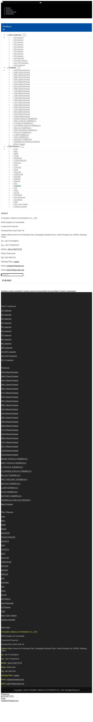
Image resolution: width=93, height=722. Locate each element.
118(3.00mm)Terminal (22, 93)
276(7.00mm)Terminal (22, 109)
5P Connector (18, 47)
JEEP (16, 170)
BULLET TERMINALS (22, 128)
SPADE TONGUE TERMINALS (25, 119)
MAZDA (17, 179)
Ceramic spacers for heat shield (35, 291)
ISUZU (16, 193)
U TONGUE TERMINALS (23, 123)
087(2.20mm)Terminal (22, 86)
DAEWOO (18, 158)
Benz (16, 151)
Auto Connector (15, 35)
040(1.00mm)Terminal (22, 75)
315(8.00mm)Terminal (22, 114)
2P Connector (18, 40)
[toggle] (41, 2)
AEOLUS (17, 163)
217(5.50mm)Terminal (22, 102)
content (16, 262)
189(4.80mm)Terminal (22, 100)
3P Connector (18, 42)
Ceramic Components (67, 291)
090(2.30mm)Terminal (22, 89)
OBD (16, 202)
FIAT (16, 165)
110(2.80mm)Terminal (22, 91)
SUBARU (17, 186)
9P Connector (18, 56)
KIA (15, 183)
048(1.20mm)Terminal (22, 77)
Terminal (12, 67)
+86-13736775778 (14, 249)
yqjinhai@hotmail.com (15, 266)
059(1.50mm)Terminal (22, 79)
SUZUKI (17, 177)
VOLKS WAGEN (20, 160)
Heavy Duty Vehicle (21, 204)
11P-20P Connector (20, 61)
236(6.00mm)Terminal (22, 105)
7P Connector (18, 51)
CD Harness (18, 200)
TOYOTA (17, 167)
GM (15, 188)
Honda (16, 156)
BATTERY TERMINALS (23, 139)
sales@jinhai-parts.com (15, 270)
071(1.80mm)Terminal (22, 82)
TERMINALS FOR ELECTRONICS (27, 142)
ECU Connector (19, 65)
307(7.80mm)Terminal (22, 112)
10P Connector (19, 58)
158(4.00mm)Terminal (22, 98)
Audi (16, 149)
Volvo (16, 190)
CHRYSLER (18, 174)
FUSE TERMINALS (21, 137)
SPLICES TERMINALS (22, 132)
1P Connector (18, 37)
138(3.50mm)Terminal (22, 95)
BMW (16, 153)
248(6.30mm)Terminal (22, 107)
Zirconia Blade (53, 291)
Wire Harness (13, 146)
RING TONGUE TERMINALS (25, 121)
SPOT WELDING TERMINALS (25, 130)
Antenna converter (20, 207)
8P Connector (18, 54)
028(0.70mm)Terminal (22, 72)
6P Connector (18, 49)
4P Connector (18, 44)
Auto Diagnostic (19, 197)
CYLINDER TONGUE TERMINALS (27, 125)
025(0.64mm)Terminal (22, 70)
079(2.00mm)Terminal (22, 84)
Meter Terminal (7, 504)
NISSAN (17, 181)
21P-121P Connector (21, 63)
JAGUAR (17, 172)
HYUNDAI (18, 195)
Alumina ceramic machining (12, 291)
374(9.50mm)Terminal (22, 116)
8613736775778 (7, 696)
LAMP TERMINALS (21, 135)
